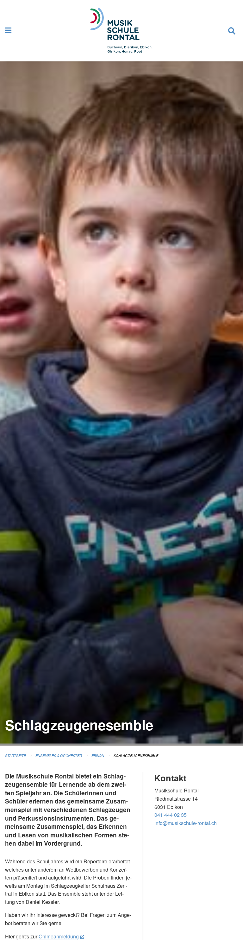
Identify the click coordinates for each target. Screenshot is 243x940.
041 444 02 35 (170, 814)
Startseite (15, 755)
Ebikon (97, 755)
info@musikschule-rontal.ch (185, 823)
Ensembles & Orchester (58, 755)
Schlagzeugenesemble (136, 755)
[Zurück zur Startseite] (121, 30)
